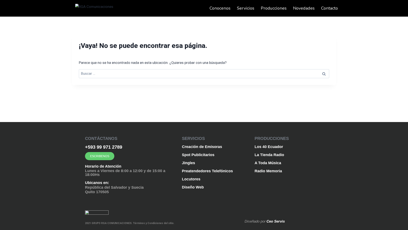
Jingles (188, 163)
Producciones (274, 8)
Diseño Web (193, 187)
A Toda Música (268, 163)
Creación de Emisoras (202, 147)
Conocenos (220, 8)
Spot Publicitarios (198, 155)
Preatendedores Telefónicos (207, 171)
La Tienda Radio (269, 155)
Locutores (191, 179)
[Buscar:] (204, 73)
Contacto (329, 8)
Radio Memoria (268, 171)
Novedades (304, 8)
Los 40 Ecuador (269, 147)
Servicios (245, 8)
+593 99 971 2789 (103, 147)
